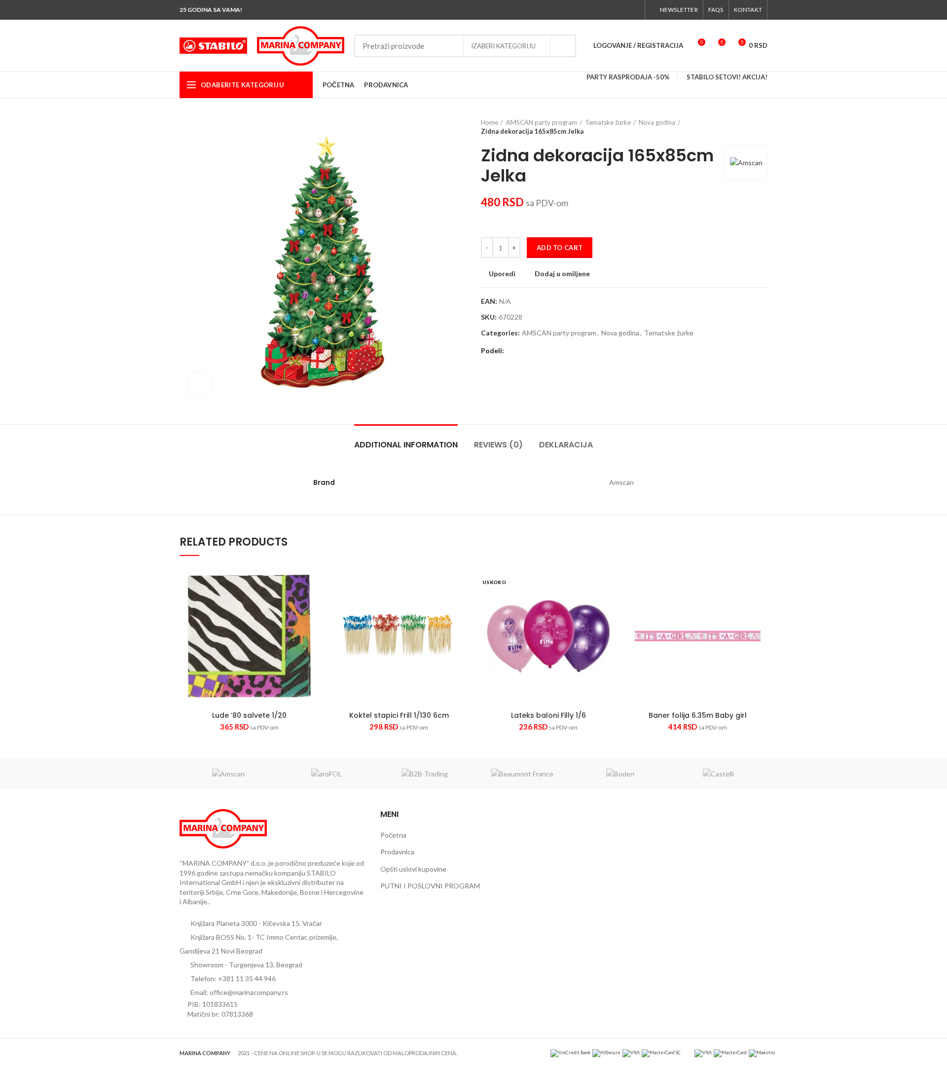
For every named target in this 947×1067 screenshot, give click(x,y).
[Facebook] (588, 9)
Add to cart (560, 248)
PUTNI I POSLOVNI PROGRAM (430, 886)
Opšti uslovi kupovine (413, 869)
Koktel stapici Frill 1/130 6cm (399, 715)
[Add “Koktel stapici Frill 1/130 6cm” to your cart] (461, 604)
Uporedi (502, 273)
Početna (393, 835)
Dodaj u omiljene (562, 273)
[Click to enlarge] (199, 384)
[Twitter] (600, 9)
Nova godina (657, 122)
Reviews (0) (498, 444)
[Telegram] (559, 351)
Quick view (291, 633)
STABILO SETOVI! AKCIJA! (727, 77)
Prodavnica (397, 851)
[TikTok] (634, 9)
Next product (762, 127)
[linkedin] (547, 351)
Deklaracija (566, 444)
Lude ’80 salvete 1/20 (249, 715)
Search (562, 46)
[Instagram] (611, 9)
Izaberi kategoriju (503, 46)
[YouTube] (622, 9)
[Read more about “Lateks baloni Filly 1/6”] (610, 604)
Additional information (406, 444)
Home (489, 122)
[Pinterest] (536, 351)
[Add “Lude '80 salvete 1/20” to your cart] (311, 604)
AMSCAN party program (541, 122)
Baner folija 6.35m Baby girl (698, 715)
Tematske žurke (608, 122)
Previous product (743, 127)
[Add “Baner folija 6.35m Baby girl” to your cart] (760, 604)
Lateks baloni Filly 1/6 (548, 715)
